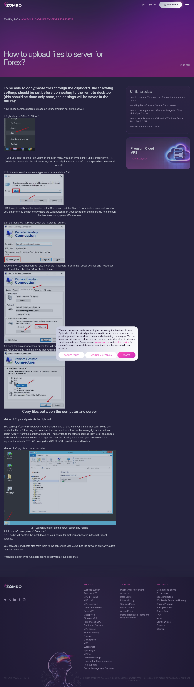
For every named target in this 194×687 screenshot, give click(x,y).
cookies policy (121, 342)
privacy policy (102, 342)
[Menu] (187, 4)
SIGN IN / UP (172, 4)
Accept (126, 355)
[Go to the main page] (22, 4)
